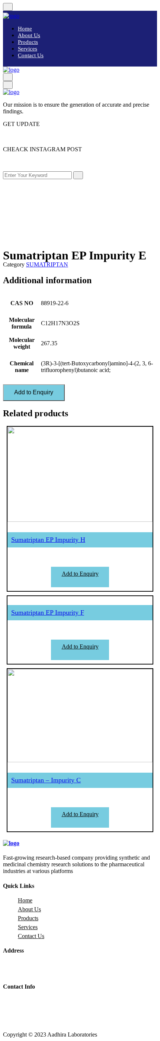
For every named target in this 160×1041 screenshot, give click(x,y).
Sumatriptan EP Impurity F (47, 612)
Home (25, 29)
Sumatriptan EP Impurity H (48, 539)
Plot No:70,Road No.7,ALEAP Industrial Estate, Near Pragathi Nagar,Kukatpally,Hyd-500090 (81, 968)
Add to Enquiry (33, 392)
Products (28, 42)
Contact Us (31, 55)
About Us (29, 35)
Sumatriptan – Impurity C (46, 780)
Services (27, 49)
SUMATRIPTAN (47, 264)
